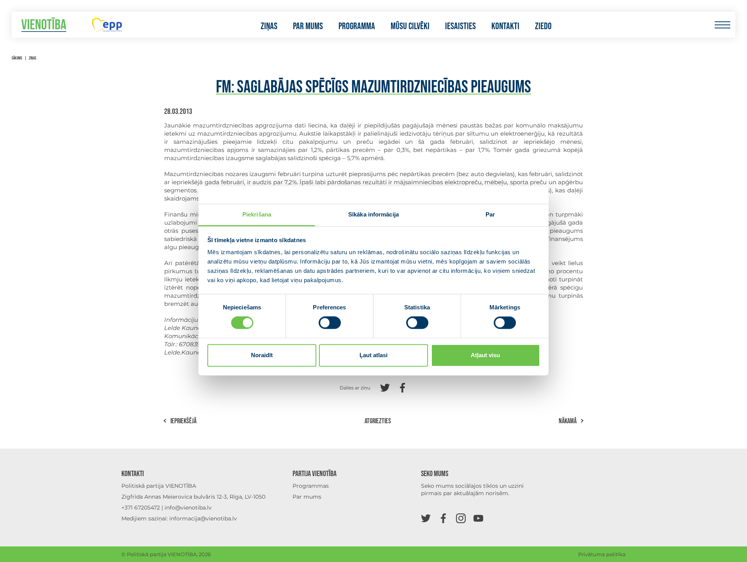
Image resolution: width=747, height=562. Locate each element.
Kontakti (505, 26)
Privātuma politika (602, 554)
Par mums (308, 26)
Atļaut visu (485, 355)
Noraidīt (262, 355)
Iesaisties (460, 26)
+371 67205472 (140, 507)
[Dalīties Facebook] (402, 387)
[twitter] (426, 518)
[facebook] (443, 518)
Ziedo (543, 26)
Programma (356, 26)
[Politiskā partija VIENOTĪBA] (44, 24)
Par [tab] (490, 214)
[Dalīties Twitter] (385, 387)
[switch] (330, 323)
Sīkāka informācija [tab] (373, 214)
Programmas (311, 485)
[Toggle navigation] (722, 25)
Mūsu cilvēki (410, 26)
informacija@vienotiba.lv (203, 518)
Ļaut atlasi (373, 355)
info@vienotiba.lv (188, 507)
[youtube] (478, 518)
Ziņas (269, 26)
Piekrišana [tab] (256, 214)
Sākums (17, 58)
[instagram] (461, 518)
